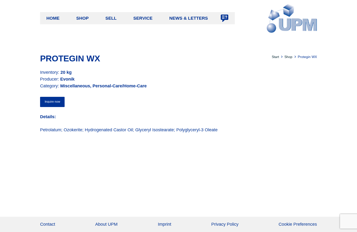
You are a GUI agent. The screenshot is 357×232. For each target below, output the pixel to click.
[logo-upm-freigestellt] (292, 18)
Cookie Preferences (298, 224)
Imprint (164, 224)
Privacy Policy (224, 224)
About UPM (106, 224)
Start (275, 57)
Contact (47, 224)
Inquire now (52, 101)
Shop (288, 57)
